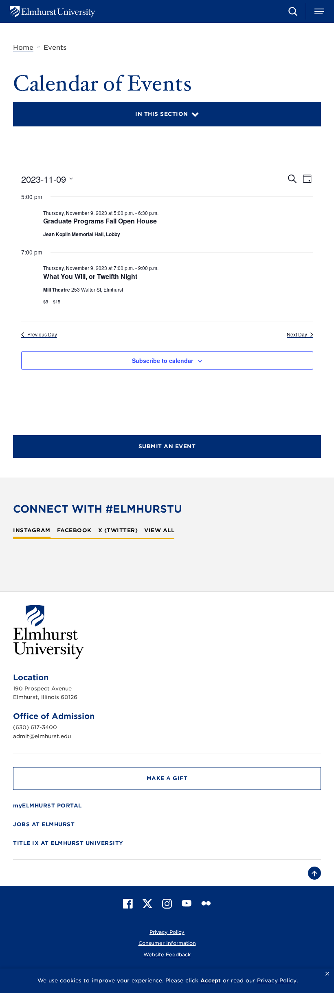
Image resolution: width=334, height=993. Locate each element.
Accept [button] (210, 981)
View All (159, 530)
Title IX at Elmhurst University (68, 843)
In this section (161, 114)
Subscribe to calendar (162, 360)
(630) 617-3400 (35, 727)
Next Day (297, 334)
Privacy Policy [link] (277, 981)
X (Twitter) (118, 530)
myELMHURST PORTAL (47, 806)
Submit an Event (167, 446)
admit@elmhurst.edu (42, 736)
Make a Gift (167, 778)
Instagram (32, 530)
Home (23, 47)
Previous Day (42, 334)
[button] (327, 974)
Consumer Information (167, 943)
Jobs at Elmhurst (44, 824)
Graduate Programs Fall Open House (100, 221)
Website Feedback (167, 954)
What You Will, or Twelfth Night (90, 276)
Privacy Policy (167, 932)
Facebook (74, 530)
